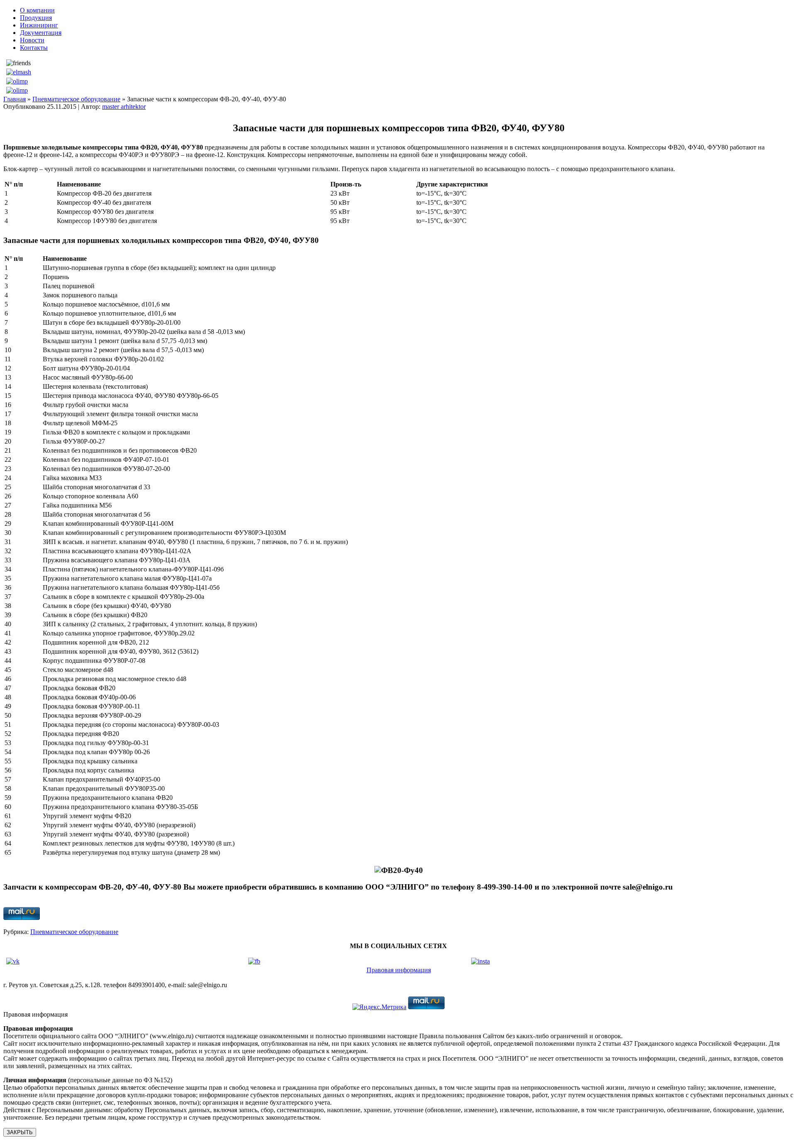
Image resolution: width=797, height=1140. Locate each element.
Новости (32, 40)
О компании (37, 10)
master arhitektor (124, 106)
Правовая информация (399, 969)
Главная (14, 99)
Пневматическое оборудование (76, 99)
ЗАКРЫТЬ (20, 1132)
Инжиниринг (39, 25)
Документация (40, 32)
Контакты (34, 47)
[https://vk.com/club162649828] (13, 961)
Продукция (36, 17)
